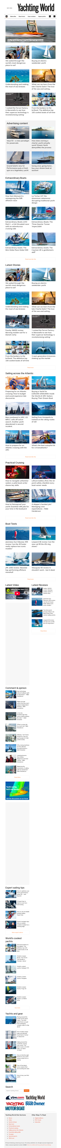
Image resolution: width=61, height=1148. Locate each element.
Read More (17, 777)
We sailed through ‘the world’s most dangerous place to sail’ (15, 63)
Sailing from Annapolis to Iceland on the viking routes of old (43, 419)
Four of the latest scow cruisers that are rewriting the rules (23, 1067)
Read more (30, 367)
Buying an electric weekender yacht (39, 62)
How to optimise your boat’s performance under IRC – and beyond (23, 893)
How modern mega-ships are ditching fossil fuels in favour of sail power (22, 1034)
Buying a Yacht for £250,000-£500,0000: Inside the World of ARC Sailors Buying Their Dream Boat (43, 394)
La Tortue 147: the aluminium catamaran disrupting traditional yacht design (43, 199)
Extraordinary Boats (15, 178)
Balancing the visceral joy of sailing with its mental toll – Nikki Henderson (23, 769)
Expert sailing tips (14, 887)
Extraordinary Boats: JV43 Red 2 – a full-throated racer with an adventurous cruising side (17, 225)
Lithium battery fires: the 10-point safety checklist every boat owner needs (43, 483)
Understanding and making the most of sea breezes (16, 85)
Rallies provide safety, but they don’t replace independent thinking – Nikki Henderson (23, 705)
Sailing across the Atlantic (19, 373)
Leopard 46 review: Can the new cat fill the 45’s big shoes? (43, 544)
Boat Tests (11, 523)
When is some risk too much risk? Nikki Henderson (22, 726)
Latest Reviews (40, 585)
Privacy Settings (47, 1144)
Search (26, 1090)
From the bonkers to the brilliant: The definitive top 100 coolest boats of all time (43, 110)
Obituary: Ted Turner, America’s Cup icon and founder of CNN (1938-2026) (23, 737)
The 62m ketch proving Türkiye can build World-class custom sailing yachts (49, 612)
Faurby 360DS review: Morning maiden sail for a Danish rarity (16, 332)
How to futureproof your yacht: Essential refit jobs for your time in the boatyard (17, 506)
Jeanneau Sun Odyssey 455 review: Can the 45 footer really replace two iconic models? (16, 545)
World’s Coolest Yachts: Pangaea (22, 977)
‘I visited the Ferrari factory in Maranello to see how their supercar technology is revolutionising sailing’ (17, 111)
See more (17, 1008)
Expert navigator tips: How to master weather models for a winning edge (23, 924)
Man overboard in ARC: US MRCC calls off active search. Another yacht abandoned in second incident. (16, 421)
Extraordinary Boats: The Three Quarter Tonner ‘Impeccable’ (42, 224)
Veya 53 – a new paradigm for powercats (18, 142)
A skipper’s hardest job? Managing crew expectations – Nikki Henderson (41, 507)
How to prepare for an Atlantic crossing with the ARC (16, 447)
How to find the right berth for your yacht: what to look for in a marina (23, 1057)
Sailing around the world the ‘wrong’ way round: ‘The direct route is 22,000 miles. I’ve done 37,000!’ (23, 1046)
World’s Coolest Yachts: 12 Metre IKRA (22, 998)
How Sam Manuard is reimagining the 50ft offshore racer (14, 198)
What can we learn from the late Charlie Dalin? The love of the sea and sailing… (43, 86)
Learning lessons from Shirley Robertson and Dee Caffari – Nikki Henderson (22, 759)
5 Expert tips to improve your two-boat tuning (22, 902)
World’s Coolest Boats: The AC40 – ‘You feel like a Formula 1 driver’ (22, 958)
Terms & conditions (31, 1144)
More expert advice (17, 932)
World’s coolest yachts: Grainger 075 (23, 967)
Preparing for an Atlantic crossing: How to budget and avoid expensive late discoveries (15, 394)
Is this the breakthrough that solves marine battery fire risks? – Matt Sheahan (23, 716)
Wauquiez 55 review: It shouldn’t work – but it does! (43, 569)
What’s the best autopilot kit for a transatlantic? (43, 446)
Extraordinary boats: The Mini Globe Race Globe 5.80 (16, 249)
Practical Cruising (14, 462)
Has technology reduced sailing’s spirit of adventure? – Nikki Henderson (23, 693)
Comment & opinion (15, 688)
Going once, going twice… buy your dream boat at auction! (42, 168)
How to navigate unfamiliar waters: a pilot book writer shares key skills (17, 483)
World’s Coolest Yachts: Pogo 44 (21, 987)
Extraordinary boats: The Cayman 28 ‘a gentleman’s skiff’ (43, 250)
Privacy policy (40, 1144)
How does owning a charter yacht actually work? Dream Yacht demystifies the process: (41, 144)
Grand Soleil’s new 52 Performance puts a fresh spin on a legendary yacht (17, 168)
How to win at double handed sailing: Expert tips (23, 913)
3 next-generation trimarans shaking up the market (43, 357)
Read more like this (30, 259)
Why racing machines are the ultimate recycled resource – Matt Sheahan (23, 747)
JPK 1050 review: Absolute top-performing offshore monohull (16, 570)
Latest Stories (12, 265)
